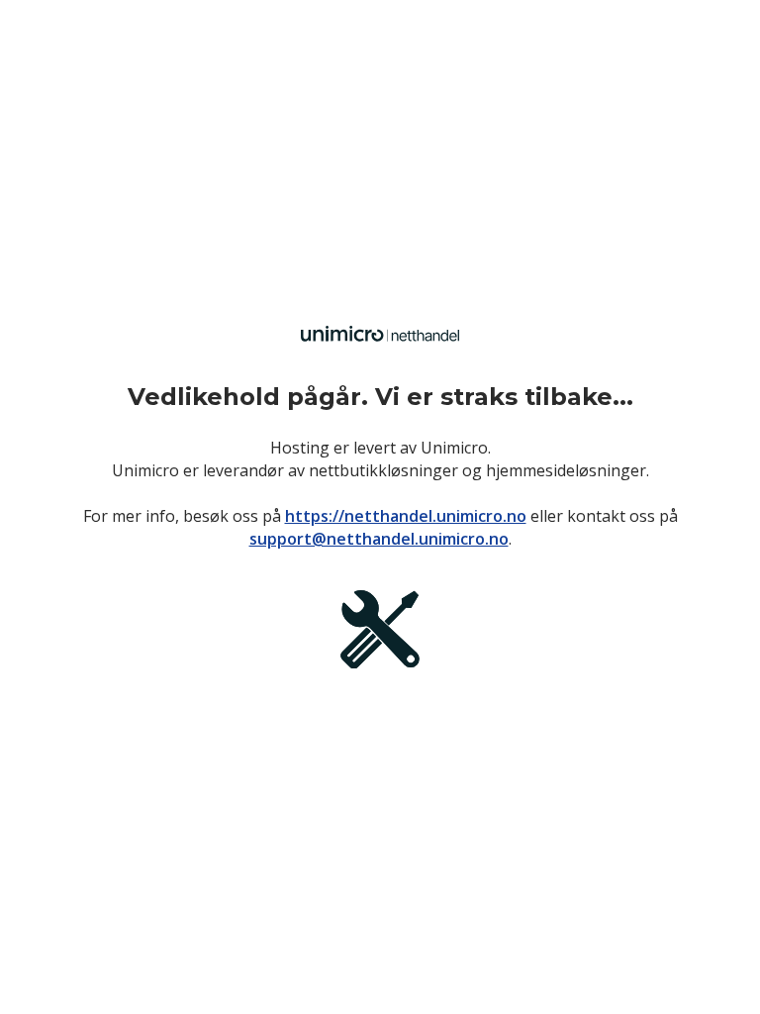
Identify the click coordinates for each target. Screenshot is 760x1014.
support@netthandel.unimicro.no (379, 539)
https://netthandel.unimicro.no (405, 516)
